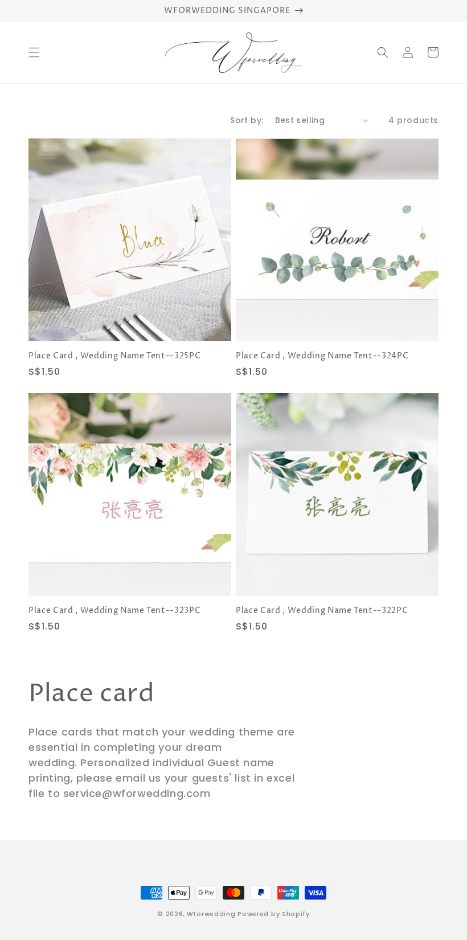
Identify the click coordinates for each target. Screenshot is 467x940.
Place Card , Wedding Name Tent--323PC (114, 611)
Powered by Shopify (273, 913)
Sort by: (246, 120)
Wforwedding (211, 913)
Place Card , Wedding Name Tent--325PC (114, 356)
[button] (34, 52)
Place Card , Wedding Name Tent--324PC (322, 356)
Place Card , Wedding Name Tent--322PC (322, 611)
